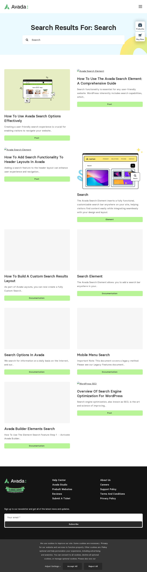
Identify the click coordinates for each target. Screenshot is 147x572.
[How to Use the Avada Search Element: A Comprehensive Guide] (90, 71)
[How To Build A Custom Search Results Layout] (37, 250)
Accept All (72, 566)
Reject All (93, 566)
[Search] (110, 149)
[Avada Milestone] (15, 487)
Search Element (89, 276)
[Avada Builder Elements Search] (37, 402)
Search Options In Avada (24, 355)
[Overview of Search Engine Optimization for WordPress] (87, 383)
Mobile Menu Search (93, 355)
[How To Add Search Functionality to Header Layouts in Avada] (17, 149)
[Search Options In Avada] (37, 328)
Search (82, 195)
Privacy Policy (104, 545)
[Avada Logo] (16, 5)
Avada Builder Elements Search (29, 429)
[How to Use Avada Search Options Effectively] (37, 71)
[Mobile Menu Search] (110, 328)
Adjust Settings (52, 566)
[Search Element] (110, 250)
